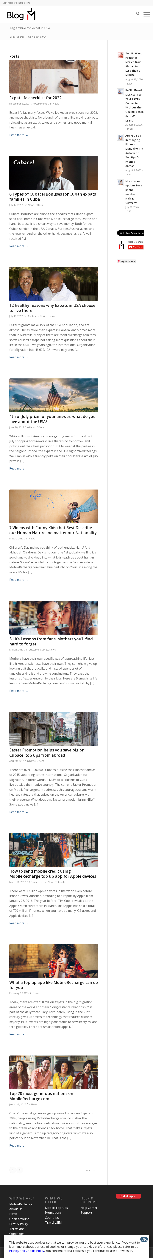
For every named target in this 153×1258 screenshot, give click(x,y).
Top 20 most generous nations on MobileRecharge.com (41, 1096)
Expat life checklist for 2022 (35, 97)
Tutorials (60, 882)
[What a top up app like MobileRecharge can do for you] (53, 961)
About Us (15, 1209)
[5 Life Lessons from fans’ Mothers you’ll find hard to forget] (53, 618)
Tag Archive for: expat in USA (29, 28)
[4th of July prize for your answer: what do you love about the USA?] (53, 395)
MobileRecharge (20, 1204)
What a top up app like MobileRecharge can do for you (53, 985)
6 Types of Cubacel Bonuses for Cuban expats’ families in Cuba (53, 196)
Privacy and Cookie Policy (26, 1251)
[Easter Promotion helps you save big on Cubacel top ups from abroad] (53, 729)
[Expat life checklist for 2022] (53, 77)
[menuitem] (16, 3)
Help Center (89, 1208)
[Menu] (145, 14)
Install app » (128, 1196)
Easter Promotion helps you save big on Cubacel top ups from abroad (47, 752)
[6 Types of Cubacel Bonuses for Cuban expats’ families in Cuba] (53, 173)
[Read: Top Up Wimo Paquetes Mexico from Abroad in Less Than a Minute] (120, 55)
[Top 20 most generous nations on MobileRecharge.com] (53, 1072)
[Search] (136, 14)
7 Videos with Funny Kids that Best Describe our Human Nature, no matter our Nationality (53, 530)
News (56, 103)
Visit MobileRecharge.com (16, 2)
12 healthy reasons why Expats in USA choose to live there (52, 308)
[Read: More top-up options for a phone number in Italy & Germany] (120, 182)
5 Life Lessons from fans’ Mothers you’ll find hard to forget (51, 641)
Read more (18, 135)
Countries (52, 1218)
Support (86, 1213)
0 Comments (40, 103)
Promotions (53, 1213)
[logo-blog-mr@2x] (23, 14)
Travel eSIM (53, 1222)
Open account (19, 1219)
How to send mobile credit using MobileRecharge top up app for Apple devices (52, 874)
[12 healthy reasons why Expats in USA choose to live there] (53, 284)
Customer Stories (38, 316)
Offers (39, 205)
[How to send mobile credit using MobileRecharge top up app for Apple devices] (53, 850)
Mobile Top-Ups (56, 1208)
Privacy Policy (18, 1224)
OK (144, 1239)
